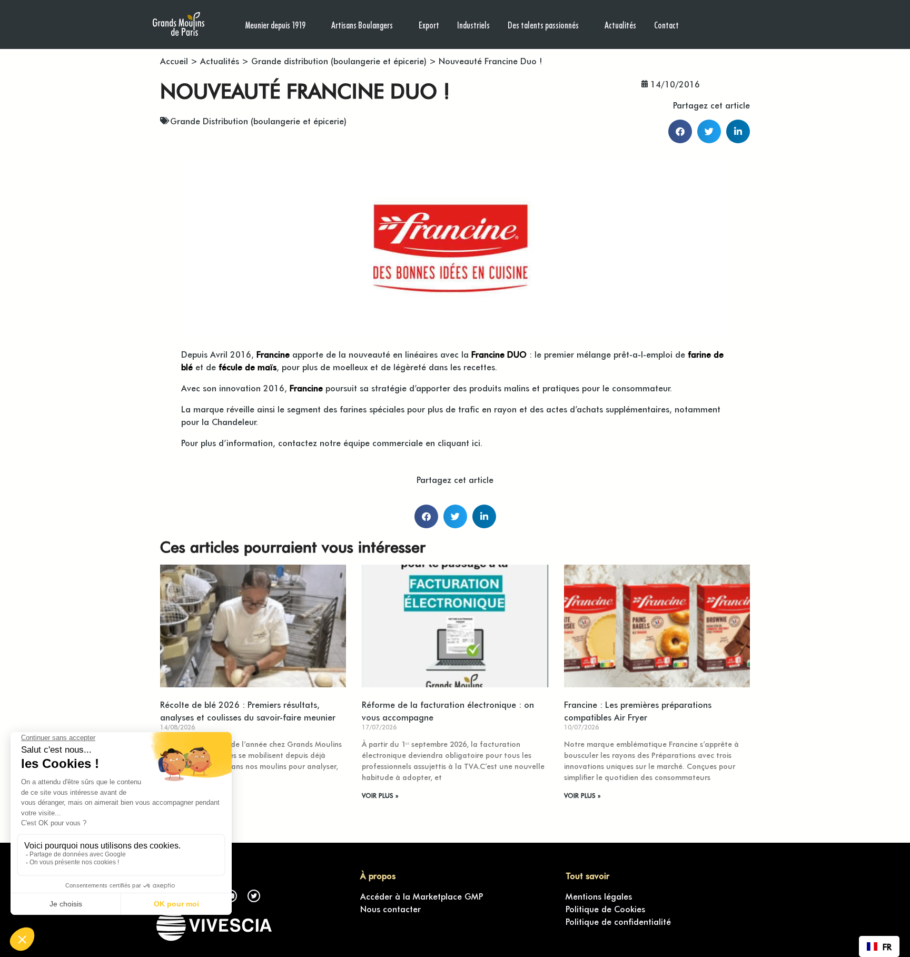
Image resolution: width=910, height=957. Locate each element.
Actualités (620, 24)
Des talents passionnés (543, 24)
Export (429, 24)
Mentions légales (599, 896)
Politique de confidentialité (618, 921)
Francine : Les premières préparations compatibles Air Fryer (637, 710)
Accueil (174, 60)
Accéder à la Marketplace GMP (421, 896)
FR (887, 946)
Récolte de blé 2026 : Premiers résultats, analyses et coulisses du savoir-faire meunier (247, 710)
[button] (680, 131)
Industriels (473, 24)
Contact (666, 24)
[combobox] (879, 946)
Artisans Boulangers (362, 24)
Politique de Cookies (605, 908)
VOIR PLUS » (380, 795)
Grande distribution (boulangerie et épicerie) (339, 60)
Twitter (254, 896)
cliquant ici (459, 442)
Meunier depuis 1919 (275, 24)
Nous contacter (390, 908)
